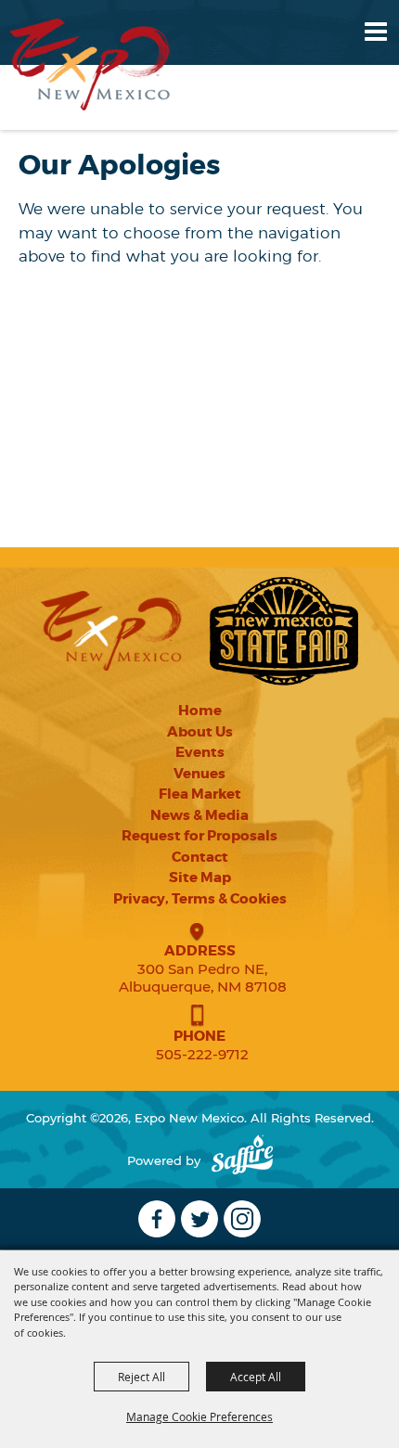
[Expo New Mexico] (90, 64)
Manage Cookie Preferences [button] (199, 1416)
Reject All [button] (141, 1376)
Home (200, 710)
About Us (200, 732)
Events (200, 752)
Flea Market (200, 794)
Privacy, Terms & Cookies (200, 899)
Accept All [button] (255, 1376)
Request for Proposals (199, 836)
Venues (199, 773)
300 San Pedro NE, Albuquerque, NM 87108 (203, 977)
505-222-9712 (202, 1054)
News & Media (199, 815)
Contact (200, 857)
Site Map (200, 877)
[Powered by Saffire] (242, 1161)
